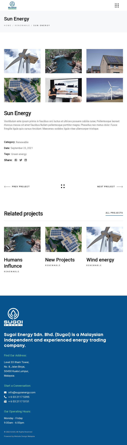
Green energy (19, 154)
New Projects (60, 260)
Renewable (22, 142)
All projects (114, 213)
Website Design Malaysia (24, 436)
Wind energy (100, 260)
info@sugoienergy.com (21, 392)
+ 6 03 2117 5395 (18, 396)
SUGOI (12, 432)
